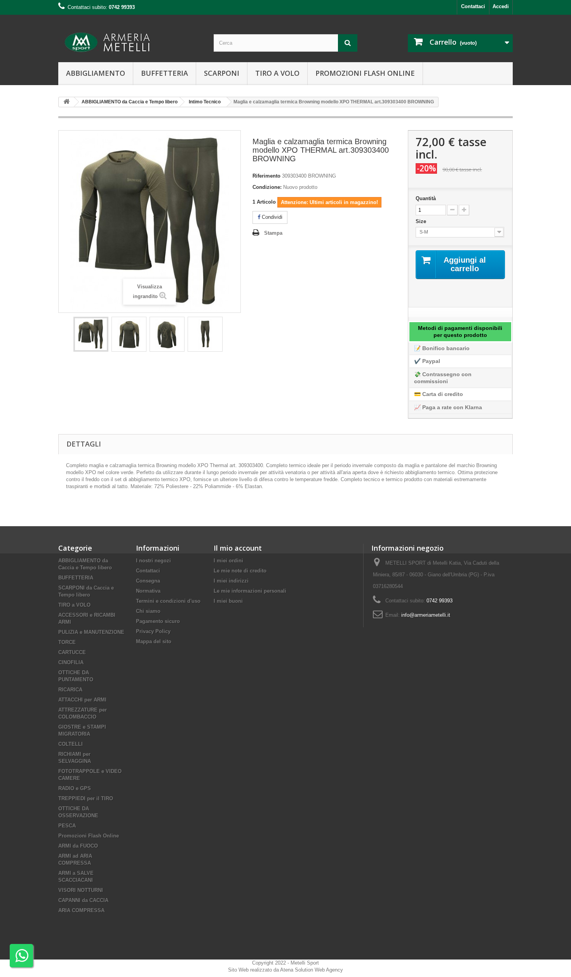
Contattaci (473, 6)
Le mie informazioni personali (250, 591)
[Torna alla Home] (66, 102)
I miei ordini (228, 561)
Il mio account (238, 548)
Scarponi (221, 73)
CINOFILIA (71, 662)
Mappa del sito (153, 641)
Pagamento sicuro (158, 621)
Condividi (271, 217)
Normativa (148, 591)
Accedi (501, 6)
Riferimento (266, 176)
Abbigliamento (95, 73)
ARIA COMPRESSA (81, 910)
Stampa (273, 233)
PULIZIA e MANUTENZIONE (91, 632)
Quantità (426, 198)
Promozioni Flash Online (365, 73)
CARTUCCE (72, 652)
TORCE (67, 642)
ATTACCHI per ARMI (82, 700)
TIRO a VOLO (74, 605)
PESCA (67, 826)
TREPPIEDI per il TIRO (85, 798)
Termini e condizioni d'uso (168, 601)
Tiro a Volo (277, 73)
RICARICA (70, 690)
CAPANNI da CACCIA (83, 900)
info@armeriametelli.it (425, 615)
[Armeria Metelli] (130, 42)
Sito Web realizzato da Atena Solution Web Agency (285, 970)
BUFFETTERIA (75, 578)
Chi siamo (148, 611)
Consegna (148, 581)
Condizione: (267, 187)
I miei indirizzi (231, 581)
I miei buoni (228, 601)
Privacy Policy (153, 631)
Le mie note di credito (240, 571)
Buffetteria (164, 73)
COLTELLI (70, 744)
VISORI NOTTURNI (80, 890)
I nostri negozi (153, 561)
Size (422, 221)
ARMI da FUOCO (78, 846)
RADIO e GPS (74, 788)
